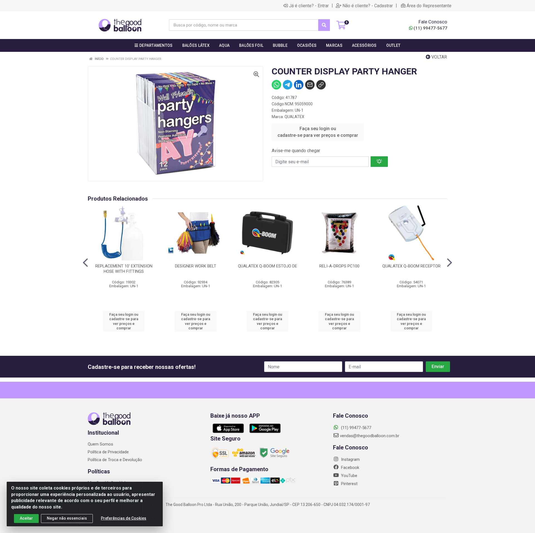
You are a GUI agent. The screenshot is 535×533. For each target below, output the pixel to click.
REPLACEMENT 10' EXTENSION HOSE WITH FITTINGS (123, 269)
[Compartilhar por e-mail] (310, 84)
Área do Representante (429, 5)
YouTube (348, 475)
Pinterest (349, 483)
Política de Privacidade (108, 451)
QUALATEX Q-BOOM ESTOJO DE (267, 266)
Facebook (349, 467)
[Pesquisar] (324, 25)
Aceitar (26, 518)
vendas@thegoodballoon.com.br (369, 435)
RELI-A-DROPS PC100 (339, 266)
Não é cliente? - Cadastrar (367, 5)
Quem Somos (100, 444)
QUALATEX (294, 117)
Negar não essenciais (67, 518)
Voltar (438, 57)
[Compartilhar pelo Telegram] (287, 84)
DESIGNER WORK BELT (195, 266)
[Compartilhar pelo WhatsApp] (276, 84)
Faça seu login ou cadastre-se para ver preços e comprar (318, 132)
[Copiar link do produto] (321, 84)
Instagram (350, 459)
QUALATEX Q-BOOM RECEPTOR (411, 266)
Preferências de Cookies (123, 518)
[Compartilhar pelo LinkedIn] (298, 84)
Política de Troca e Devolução (115, 459)
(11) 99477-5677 (430, 28)
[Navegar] (85, 262)
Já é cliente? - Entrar (309, 5)
